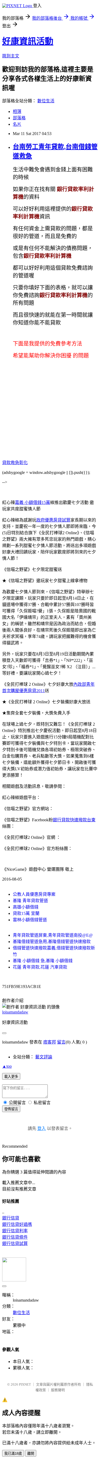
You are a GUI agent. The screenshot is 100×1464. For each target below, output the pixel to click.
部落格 (19, 118)
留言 (61, 1042)
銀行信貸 (10, 1218)
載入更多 (11, 1077)
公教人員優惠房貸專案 (34, 894)
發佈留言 (11, 1109)
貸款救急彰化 (15, 462)
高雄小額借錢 (25, 907)
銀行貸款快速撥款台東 (74, 820)
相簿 (17, 111)
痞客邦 (49, 1042)
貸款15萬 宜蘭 (26, 913)
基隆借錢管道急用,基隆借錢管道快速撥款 (52, 941)
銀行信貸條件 (15, 1237)
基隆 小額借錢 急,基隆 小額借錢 (43, 960)
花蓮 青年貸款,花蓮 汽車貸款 (40, 967)
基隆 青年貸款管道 (30, 900)
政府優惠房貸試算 (53, 520)
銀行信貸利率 (15, 1231)
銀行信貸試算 (15, 1243)
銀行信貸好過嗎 (17, 1224)
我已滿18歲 (13, 1453)
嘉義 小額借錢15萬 (32, 502)
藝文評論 (43, 1057)
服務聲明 (58, 1390)
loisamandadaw (15, 1012)
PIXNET (25, 1384)
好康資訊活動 (27, 41)
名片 (17, 124)
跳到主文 (10, 56)
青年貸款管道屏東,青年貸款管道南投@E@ (53, 935)
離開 (30, 1453)
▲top (7, 1066)
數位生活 (45, 101)
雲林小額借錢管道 (30, 920)
